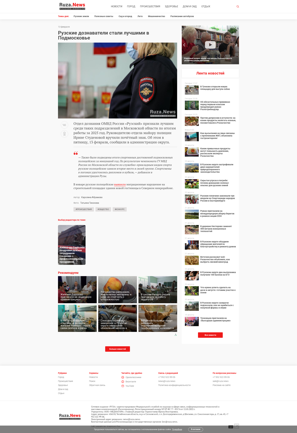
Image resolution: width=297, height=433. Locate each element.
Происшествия (150, 6)
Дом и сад (190, 6)
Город (131, 6)
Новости (116, 6)
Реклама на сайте (221, 385)
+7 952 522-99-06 (166, 377)
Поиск (92, 381)
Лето (140, 16)
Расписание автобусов (182, 16)
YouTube (130, 386)
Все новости (210, 335)
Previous (184, 45)
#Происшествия (84, 209)
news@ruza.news (166, 381)
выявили (120, 184)
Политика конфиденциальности (174, 385)
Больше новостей (117, 349)
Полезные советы (103, 16)
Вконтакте (131, 381)
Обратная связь (97, 385)
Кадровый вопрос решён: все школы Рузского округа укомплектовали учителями (208, 59)
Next (236, 45)
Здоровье (171, 6)
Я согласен (195, 429)
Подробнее (177, 429)
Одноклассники (133, 377)
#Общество (103, 209)
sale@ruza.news (220, 381)
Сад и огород (125, 16)
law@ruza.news (169, 421)
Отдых (205, 6)
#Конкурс (120, 209)
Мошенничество (156, 16)
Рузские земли (81, 16)
